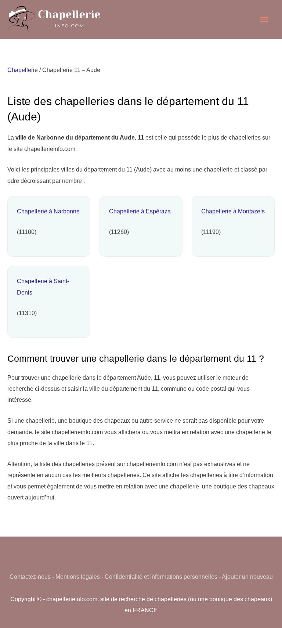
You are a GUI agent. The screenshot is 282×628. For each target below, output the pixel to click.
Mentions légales (77, 576)
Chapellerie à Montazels (233, 211)
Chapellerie (22, 69)
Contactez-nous (30, 576)
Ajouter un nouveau (247, 576)
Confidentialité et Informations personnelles (161, 576)
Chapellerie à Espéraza (140, 211)
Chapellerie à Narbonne (48, 211)
